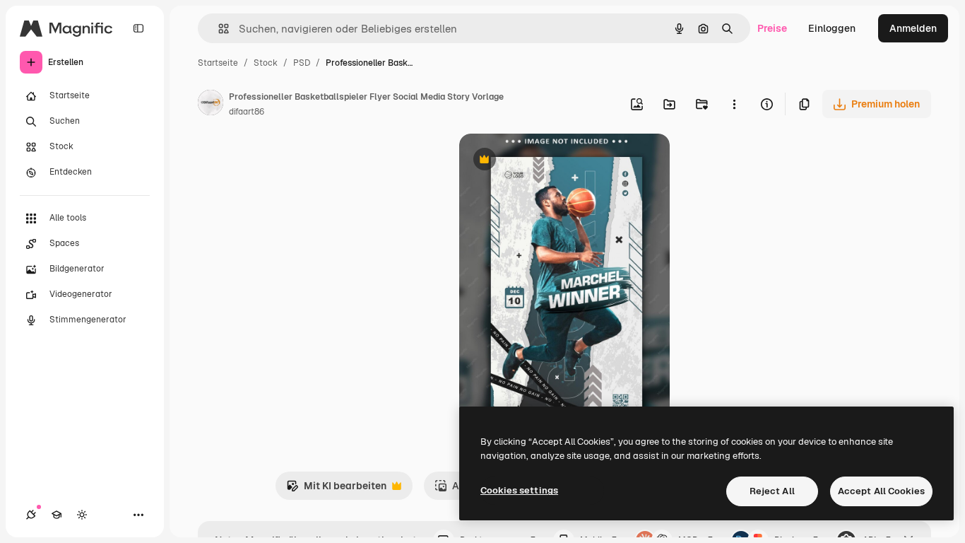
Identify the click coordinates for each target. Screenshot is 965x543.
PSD (301, 63)
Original (549, 161)
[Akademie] (56, 514)
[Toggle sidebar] (138, 28)
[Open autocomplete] (218, 28)
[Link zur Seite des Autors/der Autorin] (210, 104)
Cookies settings (519, 490)
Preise (772, 28)
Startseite (218, 63)
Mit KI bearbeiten (336, 489)
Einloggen (832, 28)
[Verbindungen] (31, 514)
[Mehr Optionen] (734, 104)
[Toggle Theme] (82, 514)
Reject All (772, 491)
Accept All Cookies (881, 491)
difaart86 (246, 111)
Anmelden (913, 28)
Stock (266, 63)
